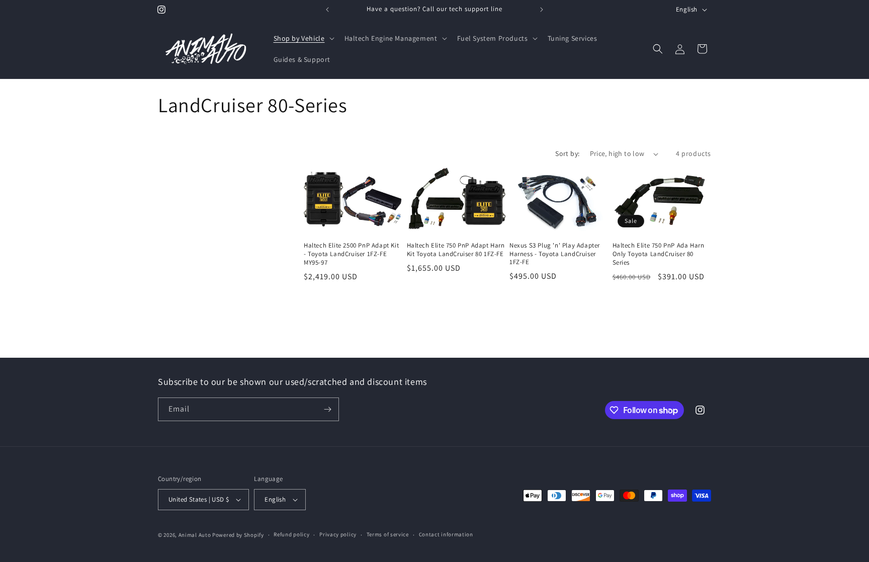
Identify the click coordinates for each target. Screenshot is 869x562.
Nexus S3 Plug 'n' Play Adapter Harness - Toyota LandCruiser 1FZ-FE (554, 254)
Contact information (446, 534)
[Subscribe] (327, 409)
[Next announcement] (542, 9)
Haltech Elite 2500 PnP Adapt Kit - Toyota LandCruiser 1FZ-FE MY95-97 (351, 254)
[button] (303, 38)
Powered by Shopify (238, 534)
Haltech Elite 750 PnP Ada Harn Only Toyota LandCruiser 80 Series (659, 254)
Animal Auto (195, 534)
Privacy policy (338, 534)
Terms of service (388, 534)
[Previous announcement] (327, 9)
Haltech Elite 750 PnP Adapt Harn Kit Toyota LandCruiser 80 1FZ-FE (456, 250)
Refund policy (291, 534)
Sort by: (567, 153)
